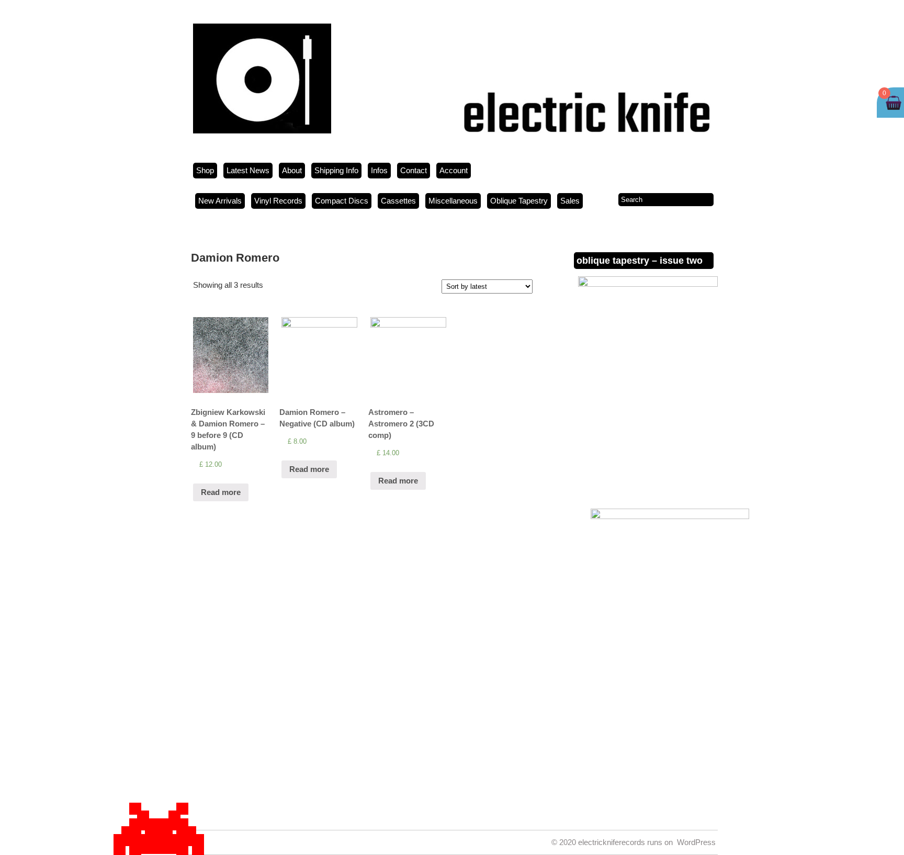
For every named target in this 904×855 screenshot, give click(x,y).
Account (453, 170)
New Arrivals (220, 200)
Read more (221, 492)
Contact (413, 170)
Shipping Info (336, 170)
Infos (379, 170)
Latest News (248, 170)
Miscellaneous (453, 200)
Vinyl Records (278, 200)
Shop (205, 170)
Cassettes (398, 200)
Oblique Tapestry (519, 200)
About (292, 170)
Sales (570, 200)
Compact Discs (341, 200)
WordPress (696, 842)
